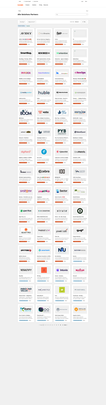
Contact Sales (36, 1)
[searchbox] (71, 14)
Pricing (40, 4)
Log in (82, 1)
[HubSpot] (20, 5)
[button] (87, 11)
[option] (22, 21)
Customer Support (28, 1)
